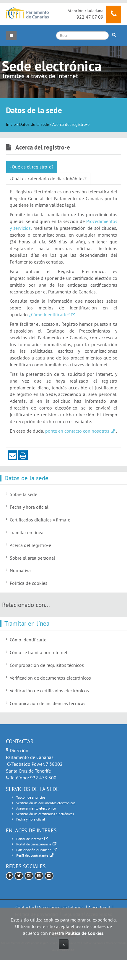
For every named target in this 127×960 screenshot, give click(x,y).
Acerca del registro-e (30, 545)
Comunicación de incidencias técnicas (47, 703)
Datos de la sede (34, 124)
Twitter (18, 876)
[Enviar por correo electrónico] (12, 455)
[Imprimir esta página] (23, 455)
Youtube (39, 876)
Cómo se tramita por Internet (38, 652)
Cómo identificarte (28, 640)
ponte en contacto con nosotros (77, 431)
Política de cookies (28, 583)
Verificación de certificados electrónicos (49, 690)
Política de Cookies (84, 933)
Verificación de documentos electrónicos (50, 678)
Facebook (9, 876)
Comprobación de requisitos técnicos (47, 665)
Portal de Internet (29, 839)
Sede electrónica (52, 66)
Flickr (49, 876)
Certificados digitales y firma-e (40, 520)
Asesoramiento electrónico (36, 808)
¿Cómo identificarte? (49, 314)
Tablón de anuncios (30, 797)
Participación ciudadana (33, 849)
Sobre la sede (23, 494)
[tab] (31, 167)
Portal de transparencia (33, 844)
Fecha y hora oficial (29, 507)
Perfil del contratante (32, 855)
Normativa (20, 570)
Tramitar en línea (26, 532)
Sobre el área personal (32, 558)
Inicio (11, 124)
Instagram (29, 876)
